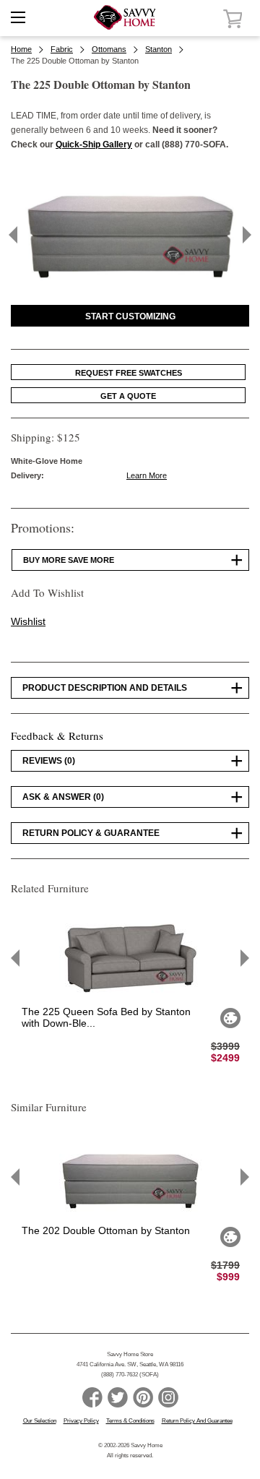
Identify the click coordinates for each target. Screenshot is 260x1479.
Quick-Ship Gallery (94, 144)
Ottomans (109, 49)
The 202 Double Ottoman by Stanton (106, 1230)
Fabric (62, 49)
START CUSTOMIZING (130, 316)
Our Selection (39, 1421)
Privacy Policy (81, 1421)
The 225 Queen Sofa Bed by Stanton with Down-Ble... (106, 1017)
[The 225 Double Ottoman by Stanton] (130, 289)
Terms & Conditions (130, 1421)
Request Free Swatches (128, 372)
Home (21, 49)
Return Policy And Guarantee (197, 1421)
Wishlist (28, 621)
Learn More (146, 475)
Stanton (158, 49)
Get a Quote (128, 396)
